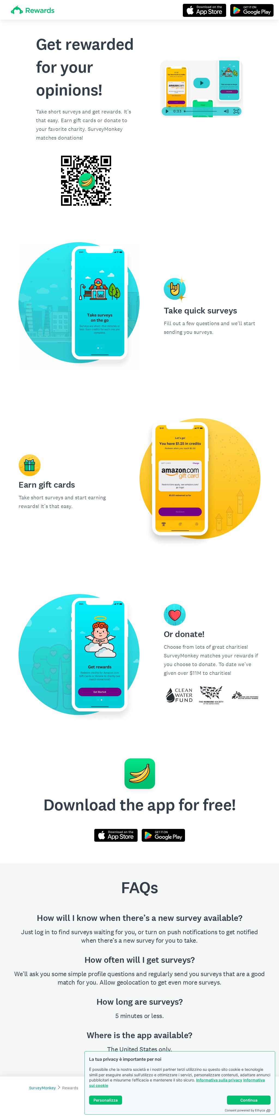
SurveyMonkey (42, 1087)
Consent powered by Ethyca (245, 1110)
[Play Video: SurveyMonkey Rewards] (201, 83)
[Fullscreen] (236, 111)
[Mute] (226, 111)
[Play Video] (167, 111)
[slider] (201, 111)
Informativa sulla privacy (219, 1080)
